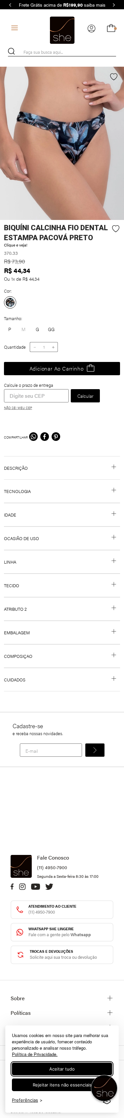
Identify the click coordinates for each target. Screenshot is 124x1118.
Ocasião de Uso (21, 538)
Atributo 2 (15, 609)
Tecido (11, 585)
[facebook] (45, 437)
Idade (10, 515)
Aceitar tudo (62, 1069)
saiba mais (94, 4)
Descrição (16, 468)
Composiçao (18, 656)
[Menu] (14, 28)
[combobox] (62, 52)
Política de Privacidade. (35, 1054)
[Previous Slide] (10, 4)
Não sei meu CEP (18, 407)
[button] (37, 329)
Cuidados (14, 679)
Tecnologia (17, 491)
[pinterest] (56, 437)
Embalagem (17, 632)
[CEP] (36, 392)
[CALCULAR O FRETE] (85, 395)
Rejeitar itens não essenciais (62, 1084)
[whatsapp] (33, 437)
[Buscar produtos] (11, 51)
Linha (10, 562)
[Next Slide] (113, 4)
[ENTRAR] (91, 28)
